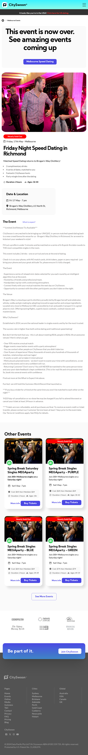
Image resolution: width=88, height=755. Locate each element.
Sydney (35, 693)
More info (15, 503)
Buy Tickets (30, 503)
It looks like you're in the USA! (44, 13)
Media (7, 702)
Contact (8, 710)
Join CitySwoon (70, 652)
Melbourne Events (13, 20)
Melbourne (37, 696)
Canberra (36, 710)
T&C (6, 708)
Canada (62, 699)
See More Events (44, 596)
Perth (34, 705)
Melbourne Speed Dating (40, 62)
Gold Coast (37, 708)
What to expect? (29, 222)
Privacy (7, 713)
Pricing (7, 719)
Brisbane (36, 699)
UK (60, 702)
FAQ (6, 716)
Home (7, 693)
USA (61, 696)
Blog (6, 722)
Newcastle (37, 713)
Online (7, 699)
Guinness (8, 705)
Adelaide (36, 702)
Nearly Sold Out (15, 136)
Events (7, 696)
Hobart (35, 716)
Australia (63, 693)
